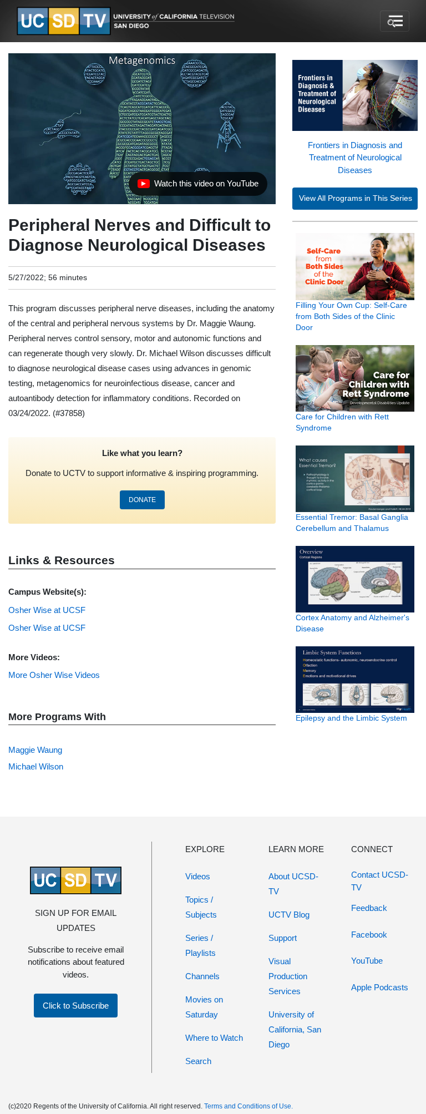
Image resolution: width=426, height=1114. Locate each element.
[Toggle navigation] (394, 21)
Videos (197, 876)
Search (198, 1061)
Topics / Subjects (201, 907)
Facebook (369, 934)
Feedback (369, 908)
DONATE (142, 500)
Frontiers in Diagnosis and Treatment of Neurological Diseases (355, 157)
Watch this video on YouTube (197, 186)
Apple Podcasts (379, 987)
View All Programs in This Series (355, 198)
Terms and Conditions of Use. (248, 1106)
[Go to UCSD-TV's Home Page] (128, 21)
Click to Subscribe (76, 1005)
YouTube (367, 960)
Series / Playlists (200, 945)
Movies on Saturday (204, 1007)
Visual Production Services (287, 976)
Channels (202, 976)
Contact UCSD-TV (379, 881)
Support (282, 938)
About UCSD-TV (293, 884)
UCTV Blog (289, 914)
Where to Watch (214, 1037)
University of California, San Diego (294, 1029)
